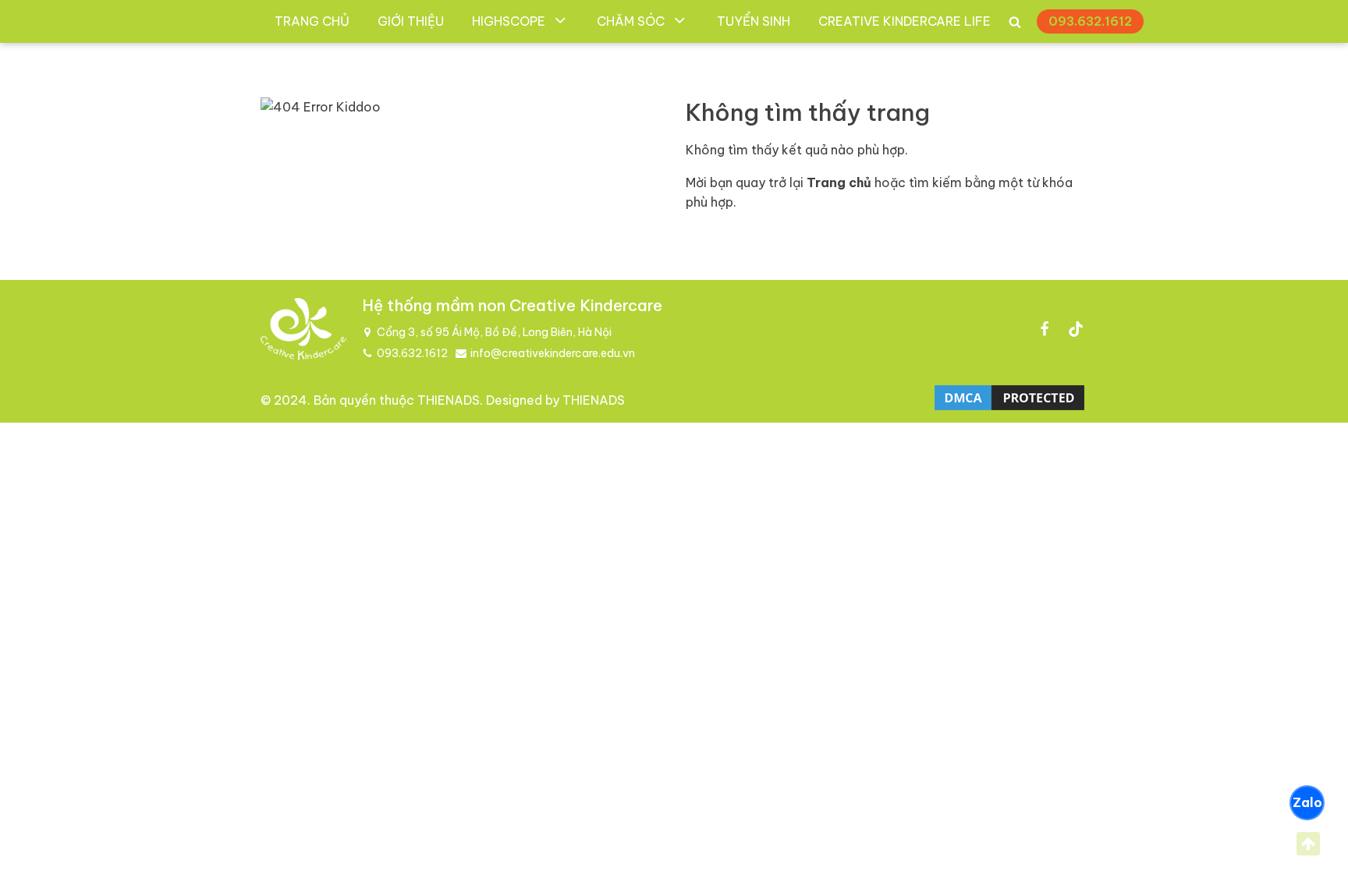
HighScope (508, 21)
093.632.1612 (1090, 21)
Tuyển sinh (753, 21)
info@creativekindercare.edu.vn (552, 353)
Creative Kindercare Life (904, 21)
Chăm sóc (631, 21)
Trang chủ (312, 21)
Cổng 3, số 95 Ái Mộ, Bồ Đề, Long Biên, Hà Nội (494, 332)
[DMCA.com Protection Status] (1009, 408)
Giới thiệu (411, 21)
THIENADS (448, 400)
